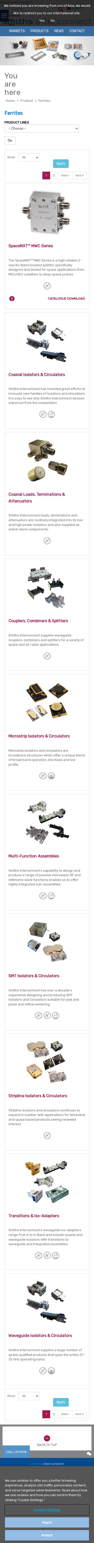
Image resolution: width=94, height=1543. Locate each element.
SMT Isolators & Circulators (34, 975)
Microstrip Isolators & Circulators (39, 736)
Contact (77, 31)
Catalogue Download (66, 298)
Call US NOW (16, 1452)
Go (10, 140)
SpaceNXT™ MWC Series (31, 245)
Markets (17, 31)
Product (26, 101)
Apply (60, 163)
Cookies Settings (47, 1510)
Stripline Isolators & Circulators (38, 1095)
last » (79, 175)
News (59, 31)
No (53, 20)
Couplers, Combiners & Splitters (38, 620)
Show (11, 157)
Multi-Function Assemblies (34, 856)
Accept (47, 1535)
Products (40, 31)
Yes (42, 20)
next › (65, 175)
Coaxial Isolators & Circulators (37, 374)
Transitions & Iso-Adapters (34, 1215)
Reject (47, 1522)
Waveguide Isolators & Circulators (40, 1335)
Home (10, 101)
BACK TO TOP (47, 1445)
